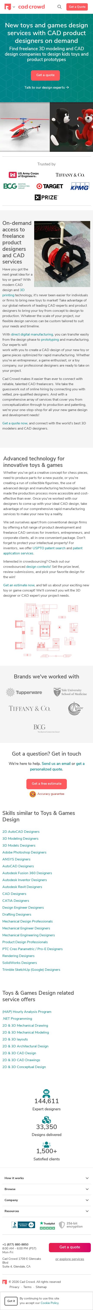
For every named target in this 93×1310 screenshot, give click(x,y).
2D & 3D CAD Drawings (21, 1060)
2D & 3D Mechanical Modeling (25, 1032)
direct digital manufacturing (32, 334)
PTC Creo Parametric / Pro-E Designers (32, 949)
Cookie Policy (49, 1303)
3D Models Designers (18, 845)
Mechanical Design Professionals (27, 921)
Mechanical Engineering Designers (28, 935)
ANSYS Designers (16, 859)
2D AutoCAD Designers (21, 832)
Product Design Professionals (25, 942)
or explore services (69, 1259)
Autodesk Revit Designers (22, 887)
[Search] (59, 7)
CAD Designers (14, 894)
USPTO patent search (49, 548)
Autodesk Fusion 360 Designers (27, 873)
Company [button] (11, 1200)
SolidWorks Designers (19, 963)
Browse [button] (10, 1189)
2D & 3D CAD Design (19, 1053)
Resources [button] (12, 1211)
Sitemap (41, 1287)
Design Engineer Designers (23, 908)
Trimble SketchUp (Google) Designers (31, 970)
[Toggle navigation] (9, 7)
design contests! (38, 567)
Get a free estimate (46, 784)
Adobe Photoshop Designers (24, 852)
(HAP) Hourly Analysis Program (26, 1012)
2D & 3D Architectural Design (25, 1046)
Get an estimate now (18, 585)
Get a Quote (77, 7)
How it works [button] (14, 1178)
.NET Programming (17, 1019)
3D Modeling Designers (20, 839)
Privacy (14, 1287)
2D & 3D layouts (15, 1039)
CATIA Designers (15, 901)
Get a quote (45, 75)
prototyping (50, 340)
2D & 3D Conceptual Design (24, 1067)
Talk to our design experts (45, 87)
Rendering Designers (18, 956)
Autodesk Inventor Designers (24, 880)
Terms (27, 1287)
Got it (11, 1301)
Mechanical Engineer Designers (26, 928)
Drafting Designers (16, 914)
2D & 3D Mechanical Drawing (25, 1026)
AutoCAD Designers (18, 866)
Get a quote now (14, 423)
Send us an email (56, 764)
